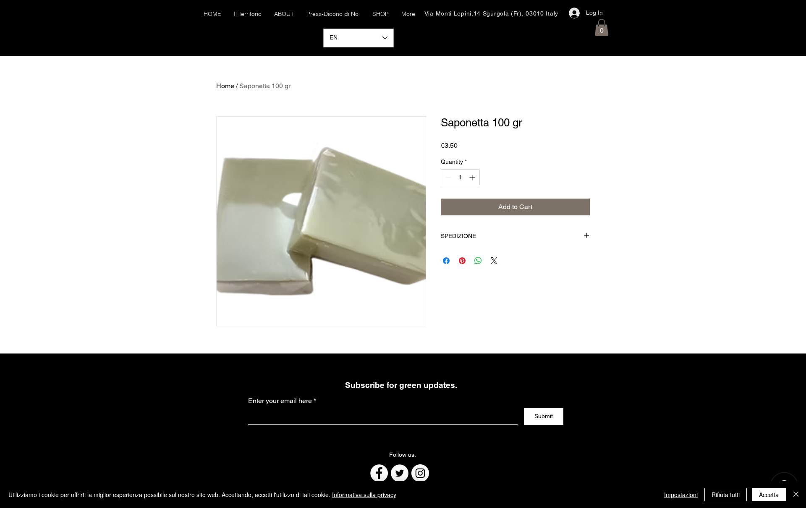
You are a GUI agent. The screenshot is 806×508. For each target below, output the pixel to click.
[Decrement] (447, 177)
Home (225, 86)
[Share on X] (494, 261)
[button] (601, 27)
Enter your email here (280, 401)
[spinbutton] (460, 177)
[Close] (796, 494)
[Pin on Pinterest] (462, 261)
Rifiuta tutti (726, 494)
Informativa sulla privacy (364, 494)
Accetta (769, 494)
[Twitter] (399, 473)
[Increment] (473, 177)
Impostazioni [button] (681, 494)
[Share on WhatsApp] (478, 261)
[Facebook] (379, 473)
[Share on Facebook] (446, 261)
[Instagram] (420, 473)
